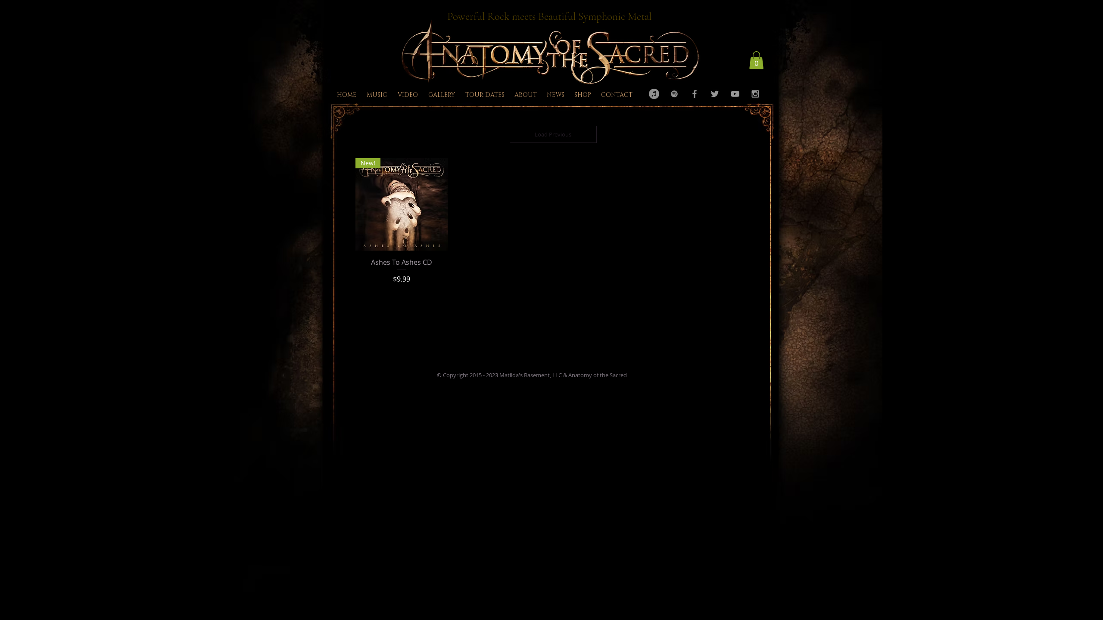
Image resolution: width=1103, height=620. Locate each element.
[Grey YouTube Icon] (735, 94)
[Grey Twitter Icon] (715, 94)
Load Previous (553, 134)
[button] (756, 60)
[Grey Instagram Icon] (755, 94)
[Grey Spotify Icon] (674, 94)
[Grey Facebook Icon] (694, 94)
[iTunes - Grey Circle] (654, 94)
